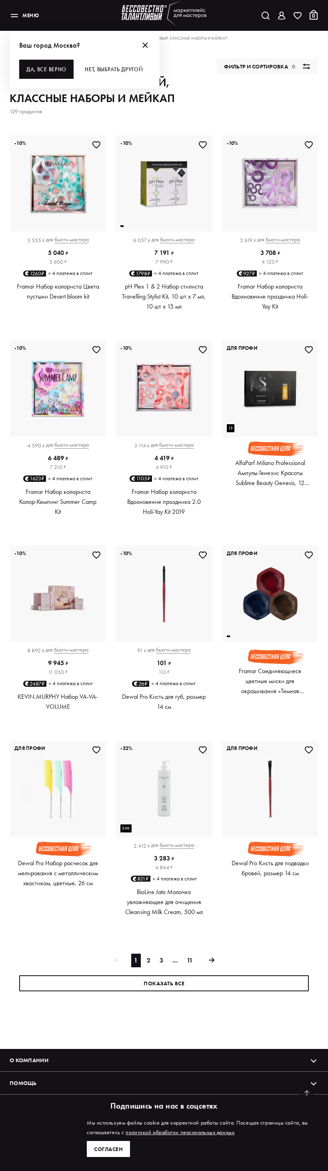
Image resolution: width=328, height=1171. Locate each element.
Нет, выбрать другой (114, 69)
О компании (29, 1060)
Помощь (23, 1083)
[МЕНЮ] (14, 15)
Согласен (108, 1149)
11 (190, 960)
